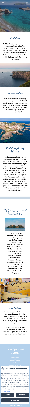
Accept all (22, 394)
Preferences (15, 400)
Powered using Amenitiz (15, 405)
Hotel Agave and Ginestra (15, 351)
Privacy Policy (5, 391)
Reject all (7, 394)
